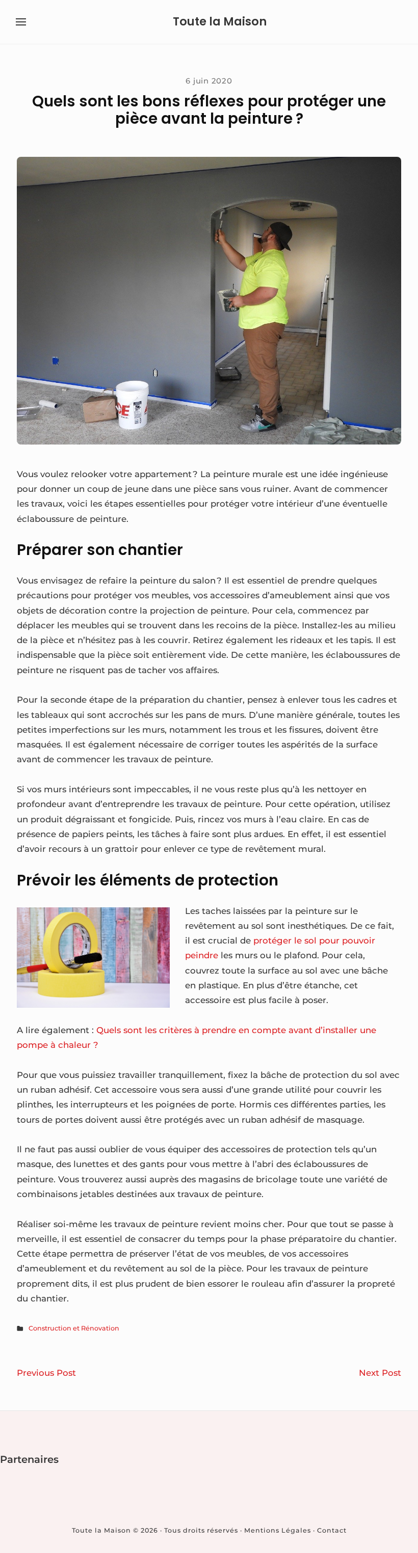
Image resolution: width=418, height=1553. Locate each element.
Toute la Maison (220, 21)
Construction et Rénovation (74, 1328)
